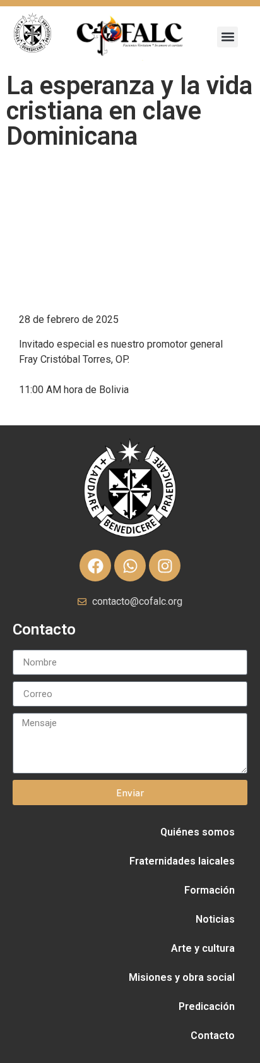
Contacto (213, 1036)
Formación (209, 890)
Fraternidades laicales (182, 861)
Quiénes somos (197, 832)
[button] (227, 37)
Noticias (215, 919)
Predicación (207, 1006)
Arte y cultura (203, 948)
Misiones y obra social (182, 977)
